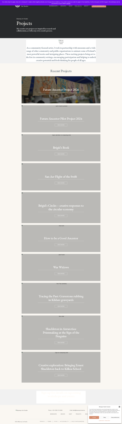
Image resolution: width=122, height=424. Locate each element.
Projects (78, 6)
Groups (63, 6)
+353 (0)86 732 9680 (57, 410)
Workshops (53, 6)
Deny (105, 417)
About (86, 6)
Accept (94, 417)
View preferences (115, 417)
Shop (71, 6)
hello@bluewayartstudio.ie (79, 410)
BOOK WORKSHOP (99, 5)
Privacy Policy (107, 420)
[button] (119, 406)
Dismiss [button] (68, 3)
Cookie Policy (101, 420)
